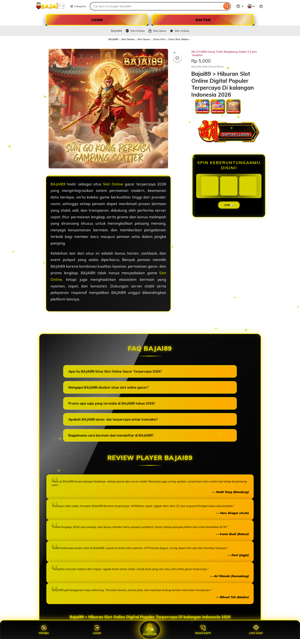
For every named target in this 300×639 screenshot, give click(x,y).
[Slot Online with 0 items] (261, 6)
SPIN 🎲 (229, 205)
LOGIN (97, 20)
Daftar (150, 634)
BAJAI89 (113, 39)
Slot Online (127, 39)
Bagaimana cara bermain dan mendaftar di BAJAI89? (110, 435)
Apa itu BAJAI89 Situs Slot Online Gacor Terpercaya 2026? (115, 371)
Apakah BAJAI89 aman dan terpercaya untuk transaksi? (113, 419)
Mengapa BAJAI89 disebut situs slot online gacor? (108, 387)
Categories (80, 6)
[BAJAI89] (50, 8)
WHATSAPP (203, 633)
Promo (44, 633)
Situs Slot (159, 39)
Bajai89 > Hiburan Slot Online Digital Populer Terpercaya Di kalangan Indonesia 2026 (150, 616)
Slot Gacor (144, 39)
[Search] (226, 6)
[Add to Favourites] (177, 58)
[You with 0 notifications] (251, 6)
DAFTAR (202, 20)
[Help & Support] (239, 6)
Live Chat (256, 633)
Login (97, 633)
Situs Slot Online (178, 39)
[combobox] (156, 6)
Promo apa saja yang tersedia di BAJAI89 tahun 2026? (111, 403)
